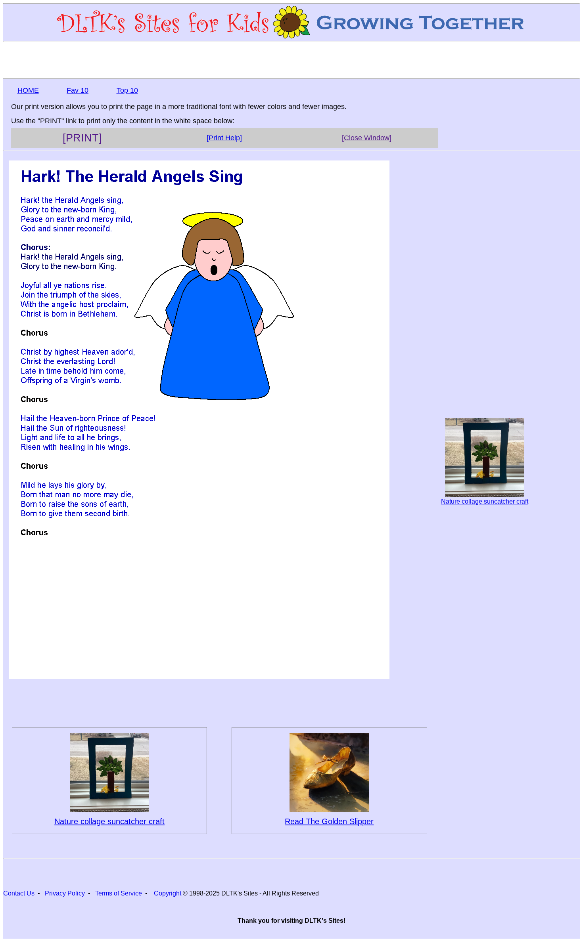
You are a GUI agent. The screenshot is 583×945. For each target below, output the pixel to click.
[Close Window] (366, 138)
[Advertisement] (291, 59)
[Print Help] (224, 138)
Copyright (167, 893)
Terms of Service (118, 893)
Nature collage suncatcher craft (484, 501)
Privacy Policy (65, 893)
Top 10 (127, 90)
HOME (28, 90)
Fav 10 (77, 90)
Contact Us (19, 893)
